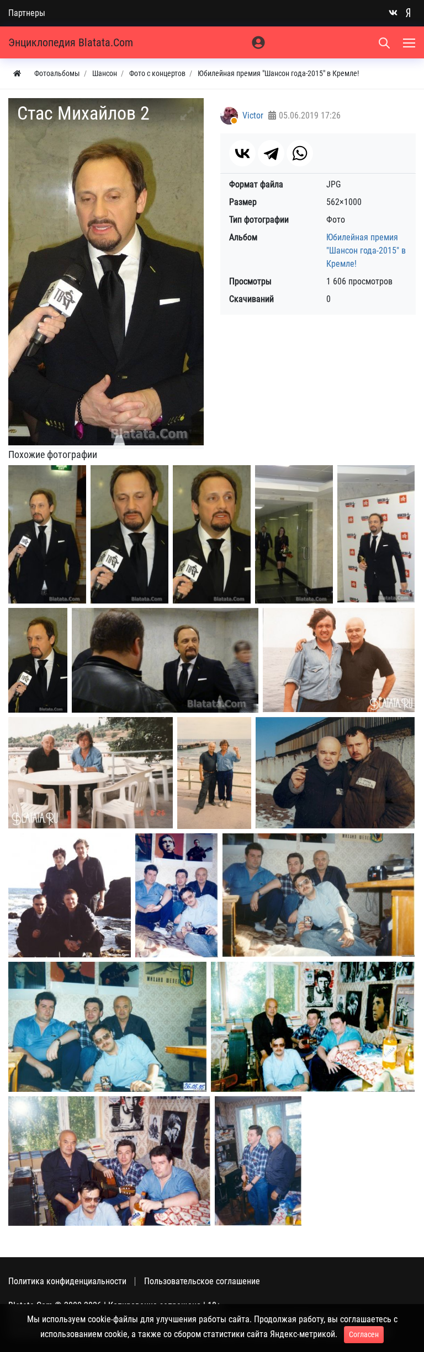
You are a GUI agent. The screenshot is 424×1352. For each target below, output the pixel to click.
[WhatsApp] (300, 153)
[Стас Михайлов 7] (37, 660)
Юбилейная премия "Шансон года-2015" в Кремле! (366, 250)
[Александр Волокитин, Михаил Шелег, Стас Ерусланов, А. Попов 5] (109, 1161)
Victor (252, 115)
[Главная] (17, 73)
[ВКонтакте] (242, 153)
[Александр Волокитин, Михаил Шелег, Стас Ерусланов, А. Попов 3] (107, 1027)
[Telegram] (271, 153)
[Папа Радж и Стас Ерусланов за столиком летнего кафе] (90, 772)
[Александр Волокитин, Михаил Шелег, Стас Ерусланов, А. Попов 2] (318, 895)
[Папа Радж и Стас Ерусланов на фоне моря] (339, 660)
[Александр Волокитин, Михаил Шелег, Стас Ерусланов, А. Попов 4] (313, 1027)
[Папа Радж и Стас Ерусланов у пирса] (214, 773)
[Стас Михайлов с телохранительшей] (294, 534)
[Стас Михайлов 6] (376, 533)
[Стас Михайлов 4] (212, 534)
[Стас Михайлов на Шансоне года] (165, 660)
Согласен (364, 1334)
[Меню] (410, 42)
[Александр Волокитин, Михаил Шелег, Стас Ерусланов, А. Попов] (176, 895)
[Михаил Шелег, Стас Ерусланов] (258, 1161)
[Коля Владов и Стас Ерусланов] (335, 772)
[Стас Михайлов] (47, 534)
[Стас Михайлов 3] (129, 534)
